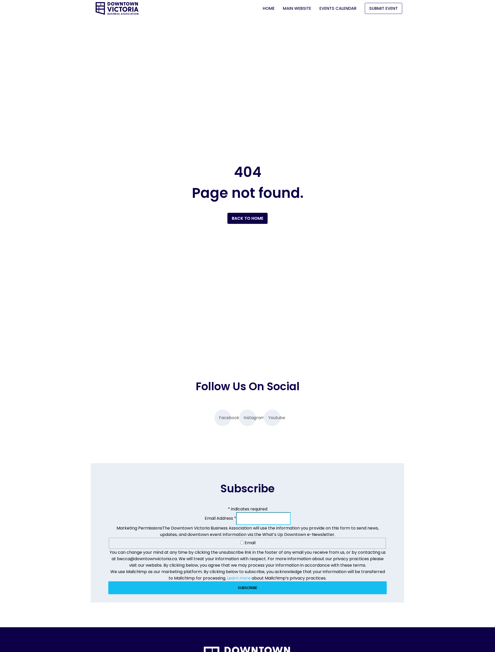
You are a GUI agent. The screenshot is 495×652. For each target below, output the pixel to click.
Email (250, 543)
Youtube (274, 418)
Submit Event (383, 8)
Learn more (239, 578)
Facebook (225, 418)
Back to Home (247, 218)
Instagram (250, 418)
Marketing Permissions (139, 528)
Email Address (220, 518)
